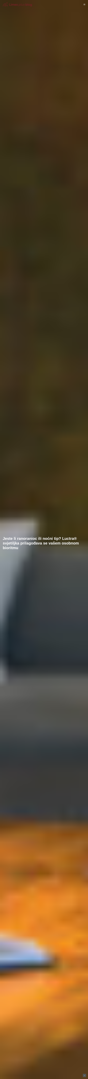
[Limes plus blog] (17, 4)
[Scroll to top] (84, 1075)
